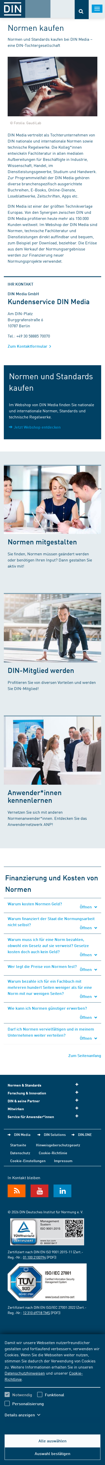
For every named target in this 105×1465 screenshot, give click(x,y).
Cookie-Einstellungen (28, 1160)
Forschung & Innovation (27, 1093)
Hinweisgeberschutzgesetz (58, 1145)
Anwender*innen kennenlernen (35, 796)
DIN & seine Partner (24, 1101)
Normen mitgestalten (42, 541)
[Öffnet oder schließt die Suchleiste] (82, 9)
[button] (25, 1415)
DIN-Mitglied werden (41, 670)
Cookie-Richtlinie (53, 1152)
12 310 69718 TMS (36, 1312)
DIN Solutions (55, 1134)
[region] (52, 1381)
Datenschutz (20, 1152)
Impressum (63, 1160)
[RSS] (16, 1191)
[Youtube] (39, 1191)
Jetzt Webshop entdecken (37, 427)
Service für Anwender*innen (31, 1117)
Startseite (18, 1145)
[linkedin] (62, 1191)
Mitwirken (16, 1109)
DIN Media (22, 1134)
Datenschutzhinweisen (25, 1373)
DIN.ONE (85, 1134)
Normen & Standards (24, 1085)
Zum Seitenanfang (84, 1055)
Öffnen (86, 906)
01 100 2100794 (34, 1257)
